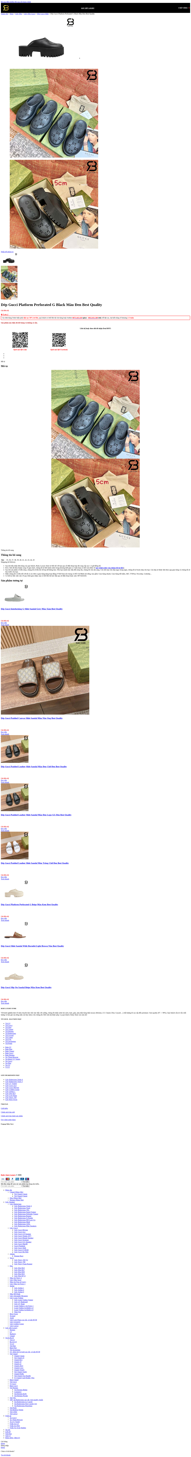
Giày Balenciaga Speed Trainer (25, 1212)
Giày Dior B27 (10, 1094)
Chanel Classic (19, 1356)
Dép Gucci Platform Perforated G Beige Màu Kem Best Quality (29, 904)
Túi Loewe (13, 1414)
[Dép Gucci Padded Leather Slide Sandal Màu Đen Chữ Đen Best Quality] (15, 762)
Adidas (12, 1254)
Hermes (12, 1330)
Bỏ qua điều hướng (8, 2)
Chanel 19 (17, 1362)
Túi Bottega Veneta (16, 1410)
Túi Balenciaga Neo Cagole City (25, 1404)
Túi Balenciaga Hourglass (23, 1406)
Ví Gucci (13, 1384)
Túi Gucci (8, 1025)
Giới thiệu (4, 1108)
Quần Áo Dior (15, 1426)
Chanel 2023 (18, 1366)
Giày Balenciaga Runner (22, 1216)
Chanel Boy (18, 1360)
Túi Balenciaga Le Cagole (23, 1402)
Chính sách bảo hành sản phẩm (12, 1116)
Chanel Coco (18, 1368)
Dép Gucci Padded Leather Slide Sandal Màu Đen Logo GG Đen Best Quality (36, 815)
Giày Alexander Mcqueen (19, 1296)
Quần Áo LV (14, 1424)
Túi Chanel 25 (19, 1358)
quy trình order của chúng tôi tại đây (109, 568)
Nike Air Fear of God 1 (18, 1282)
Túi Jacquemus (10, 1041)
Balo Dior (8, 1049)
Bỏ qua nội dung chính (23, 2)
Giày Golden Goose (12, 1090)
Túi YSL (8, 1039)
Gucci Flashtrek (19, 1246)
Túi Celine (9, 1037)
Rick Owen (14, 1314)
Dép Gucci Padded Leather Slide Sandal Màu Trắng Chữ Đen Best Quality (35, 863)
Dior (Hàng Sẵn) (15, 1198)
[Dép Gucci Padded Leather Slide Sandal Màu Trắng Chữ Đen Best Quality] (15, 859)
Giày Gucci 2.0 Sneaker (22, 1234)
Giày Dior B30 (19, 1272)
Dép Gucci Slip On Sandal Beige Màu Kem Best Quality (26, 987)
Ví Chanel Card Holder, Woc (24, 1378)
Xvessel (12, 1316)
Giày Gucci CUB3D (21, 1250)
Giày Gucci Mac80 (21, 1244)
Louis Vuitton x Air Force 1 (23, 1306)
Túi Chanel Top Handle (22, 1376)
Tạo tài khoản (6, 1455)
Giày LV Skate (19, 1304)
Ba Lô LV (13, 1342)
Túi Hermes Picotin (21, 1396)
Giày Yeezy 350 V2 (21, 1260)
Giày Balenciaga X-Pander (23, 1218)
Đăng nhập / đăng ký (12, 1438)
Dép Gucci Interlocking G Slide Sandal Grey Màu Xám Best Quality (32, 609)
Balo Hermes (9, 1055)
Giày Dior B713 (20, 1276)
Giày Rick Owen (11, 1100)
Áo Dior (8, 1063)
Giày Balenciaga (15, 1204)
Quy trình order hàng (8, 1120)
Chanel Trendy (19, 1370)
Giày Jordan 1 (10, 1092)
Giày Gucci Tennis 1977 (22, 1236)
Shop (11, 14)
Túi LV (8, 1023)
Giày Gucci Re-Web (21, 1252)
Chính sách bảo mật (8, 1112)
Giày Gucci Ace (11, 1086)
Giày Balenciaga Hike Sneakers (25, 1226)
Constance (17, 1392)
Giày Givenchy (15, 1322)
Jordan (12, 1286)
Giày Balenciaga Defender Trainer (26, 1214)
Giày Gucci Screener (21, 1240)
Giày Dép (18, 14)
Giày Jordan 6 (19, 1292)
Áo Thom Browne (11, 1057)
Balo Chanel (9, 1051)
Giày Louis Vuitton (16, 1298)
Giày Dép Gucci (29, 14)
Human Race (18, 1256)
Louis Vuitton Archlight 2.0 (23, 1310)
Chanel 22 (17, 1364)
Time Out (17, 1312)
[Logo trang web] (6, 13)
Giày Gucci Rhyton (12, 1088)
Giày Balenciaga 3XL (22, 1210)
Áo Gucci (8, 1061)
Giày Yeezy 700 (19, 1262)
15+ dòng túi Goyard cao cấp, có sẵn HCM (25, 1352)
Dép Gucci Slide (43, 14)
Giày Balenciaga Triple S (14, 1080)
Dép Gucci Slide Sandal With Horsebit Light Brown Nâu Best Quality (32, 946)
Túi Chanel (9, 1029)
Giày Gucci (14, 1228)
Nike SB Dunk (15, 1294)
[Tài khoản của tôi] (175, 8)
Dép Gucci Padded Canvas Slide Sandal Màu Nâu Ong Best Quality (32, 718)
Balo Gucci (9, 1053)
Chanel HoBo (19, 1374)
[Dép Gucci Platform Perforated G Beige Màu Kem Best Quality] (15, 900)
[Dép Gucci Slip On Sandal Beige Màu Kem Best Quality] (15, 983)
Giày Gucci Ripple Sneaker (23, 1238)
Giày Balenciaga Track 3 (14, 1082)
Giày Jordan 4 (19, 1290)
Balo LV (8, 1047)
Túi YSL (13, 1398)
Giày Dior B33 (19, 1274)
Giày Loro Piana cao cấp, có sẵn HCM (23, 1320)
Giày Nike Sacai (15, 1280)
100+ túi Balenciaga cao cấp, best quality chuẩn (26, 1400)
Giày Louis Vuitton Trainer (23, 1300)
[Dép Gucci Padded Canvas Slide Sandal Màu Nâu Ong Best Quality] (45, 714)
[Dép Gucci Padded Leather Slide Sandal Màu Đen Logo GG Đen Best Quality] (15, 810)
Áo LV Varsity (15, 1422)
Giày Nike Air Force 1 (17, 1284)
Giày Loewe (14, 1326)
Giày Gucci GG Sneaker (22, 1242)
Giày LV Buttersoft (21, 1302)
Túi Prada (8, 1043)
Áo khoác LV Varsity (12, 1059)
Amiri (12, 1318)
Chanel (12, 1336)
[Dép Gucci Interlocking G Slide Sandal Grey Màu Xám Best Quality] (15, 604)
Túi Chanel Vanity (20, 1372)
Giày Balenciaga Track (22, 1208)
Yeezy (12, 1258)
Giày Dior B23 (19, 1268)
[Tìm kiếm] (13, 8)
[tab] (7, 354)
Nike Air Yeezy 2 (16, 1278)
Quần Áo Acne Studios (18, 1428)
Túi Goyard (9, 1035)
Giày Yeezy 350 (10, 1098)
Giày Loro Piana (11, 1096)
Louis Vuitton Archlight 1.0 (23, 1308)
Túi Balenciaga (10, 1033)
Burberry (13, 1334)
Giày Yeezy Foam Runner (23, 1264)
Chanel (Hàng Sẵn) (16, 1192)
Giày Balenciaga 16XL (22, 1224)
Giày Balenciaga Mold (22, 1222)
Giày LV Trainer (11, 1084)
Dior (11, 1266)
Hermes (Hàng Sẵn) (17, 1200)
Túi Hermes (9, 1031)
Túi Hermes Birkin (20, 1390)
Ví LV (7, 1067)
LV (11, 1332)
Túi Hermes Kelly (20, 1394)
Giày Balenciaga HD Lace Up (24, 1220)
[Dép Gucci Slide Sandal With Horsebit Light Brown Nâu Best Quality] (15, 942)
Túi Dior (8, 1027)
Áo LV (7, 1065)
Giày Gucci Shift (20, 1248)
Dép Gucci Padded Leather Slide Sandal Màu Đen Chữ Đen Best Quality (34, 766)
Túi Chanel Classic (20, 1194)
